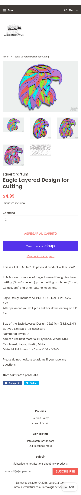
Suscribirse (65, 471)
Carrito (73, 10)
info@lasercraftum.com (40, 440)
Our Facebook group (41, 445)
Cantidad (9, 212)
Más (10, 10)
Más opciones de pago (40, 256)
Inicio (5, 56)
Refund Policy (41, 418)
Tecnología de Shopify (54, 487)
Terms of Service (40, 423)
